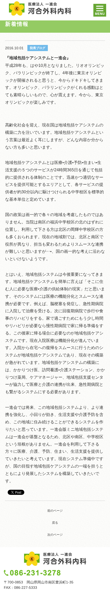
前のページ (55, 510)
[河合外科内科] (40, 8)
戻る (55, 522)
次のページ (55, 534)
